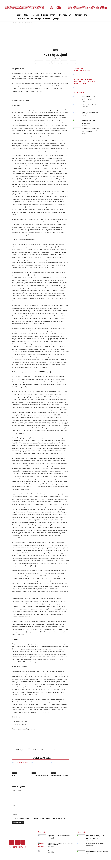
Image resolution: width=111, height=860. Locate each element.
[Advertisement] (55, 37)
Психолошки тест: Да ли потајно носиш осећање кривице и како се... (88, 98)
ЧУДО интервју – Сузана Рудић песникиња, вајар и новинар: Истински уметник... (90, 130)
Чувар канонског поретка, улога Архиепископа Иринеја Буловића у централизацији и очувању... (95, 836)
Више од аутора (42, 757)
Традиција (35, 15)
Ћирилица (37, 1)
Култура (53, 15)
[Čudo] (55, 7)
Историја (44, 15)
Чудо (86, 15)
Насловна (14, 22)
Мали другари (52, 851)
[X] (95, 1)
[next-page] (16, 780)
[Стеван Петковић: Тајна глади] (77, 106)
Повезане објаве (22, 757)
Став (70, 15)
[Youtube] (97, 1)
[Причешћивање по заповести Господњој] (81, 853)
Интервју (78, 15)
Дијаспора (63, 15)
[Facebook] (92, 1)
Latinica (31, 1)
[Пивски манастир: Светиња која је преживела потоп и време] (60, 768)
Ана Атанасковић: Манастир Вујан (40, 775)
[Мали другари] (42, 853)
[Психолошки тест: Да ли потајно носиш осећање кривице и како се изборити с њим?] (77, 98)
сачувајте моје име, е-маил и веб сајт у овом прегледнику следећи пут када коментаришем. (39, 818)
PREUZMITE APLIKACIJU (17, 847)
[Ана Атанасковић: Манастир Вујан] (40, 768)
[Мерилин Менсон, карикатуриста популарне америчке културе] (42, 845)
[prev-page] (13, 780)
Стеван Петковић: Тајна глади (90, 104)
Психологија (36, 18)
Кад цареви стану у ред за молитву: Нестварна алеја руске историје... (89, 122)
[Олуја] (21, 768)
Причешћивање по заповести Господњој (97, 851)
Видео (26, 15)
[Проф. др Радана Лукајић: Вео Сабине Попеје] (77, 114)
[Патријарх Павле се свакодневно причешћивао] (81, 845)
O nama (26, 1)
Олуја (13, 775)
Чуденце (55, 18)
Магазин (46, 18)
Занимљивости (23, 18)
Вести (19, 15)
